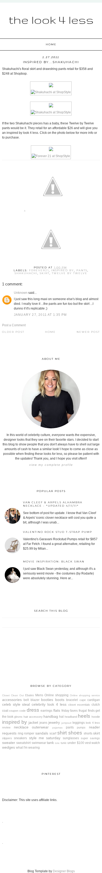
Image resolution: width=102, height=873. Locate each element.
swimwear (39, 743)
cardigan (93, 700)
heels (84, 716)
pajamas (57, 727)
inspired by (62, 270)
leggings (78, 723)
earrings (46, 710)
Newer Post (88, 332)
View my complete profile (51, 464)
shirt (62, 733)
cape (83, 699)
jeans (43, 723)
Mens (39, 695)
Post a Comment (14, 325)
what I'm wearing (28, 747)
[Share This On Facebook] (25, 211)
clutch (96, 704)
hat (61, 717)
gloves (18, 716)
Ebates (29, 695)
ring (20, 733)
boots (59, 700)
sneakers (20, 738)
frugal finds (87, 710)
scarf (52, 733)
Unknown (20, 293)
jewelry (54, 722)
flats (56, 710)
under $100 (75, 743)
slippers (7, 738)
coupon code (17, 710)
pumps (81, 727)
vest (88, 743)
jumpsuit (66, 722)
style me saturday (45, 738)
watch (96, 743)
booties (47, 700)
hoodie (96, 716)
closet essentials (79, 704)
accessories (12, 700)
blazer (35, 700)
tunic (64, 742)
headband (71, 716)
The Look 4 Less (51, 19)
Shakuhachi (26, 273)
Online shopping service (85, 695)
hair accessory (33, 716)
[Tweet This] (53, 211)
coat (5, 710)
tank (50, 743)
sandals (41, 733)
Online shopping (56, 695)
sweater (8, 743)
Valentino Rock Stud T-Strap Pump (57, 532)
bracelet (72, 700)
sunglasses (71, 738)
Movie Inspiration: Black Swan (53, 561)
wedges (8, 747)
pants (81, 270)
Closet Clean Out (13, 695)
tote (57, 743)
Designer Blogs (64, 871)
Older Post (13, 332)
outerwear (40, 727)
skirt (44, 273)
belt (26, 700)
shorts (88, 733)
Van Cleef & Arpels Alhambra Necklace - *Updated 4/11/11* (52, 504)
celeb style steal (16, 704)
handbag (50, 716)
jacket (33, 722)
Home (51, 44)
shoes (75, 733)
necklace (21, 727)
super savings (90, 738)
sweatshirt (23, 743)
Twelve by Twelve (69, 273)
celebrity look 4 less (49, 704)
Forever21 (39, 270)
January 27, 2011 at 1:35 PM (40, 315)
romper (29, 733)
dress (33, 710)
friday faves (69, 710)
